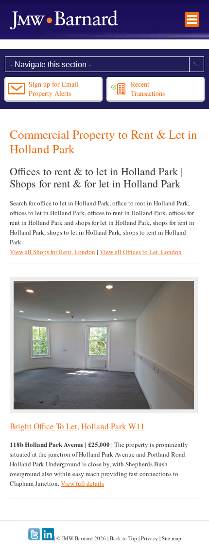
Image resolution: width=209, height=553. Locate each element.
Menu (192, 19)
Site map (171, 538)
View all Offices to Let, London (141, 251)
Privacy (149, 538)
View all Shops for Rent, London (52, 251)
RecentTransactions (148, 88)
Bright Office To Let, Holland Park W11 (77, 426)
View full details (82, 483)
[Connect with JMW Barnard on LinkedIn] (48, 538)
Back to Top (123, 538)
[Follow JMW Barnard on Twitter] (34, 538)
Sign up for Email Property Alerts (53, 88)
